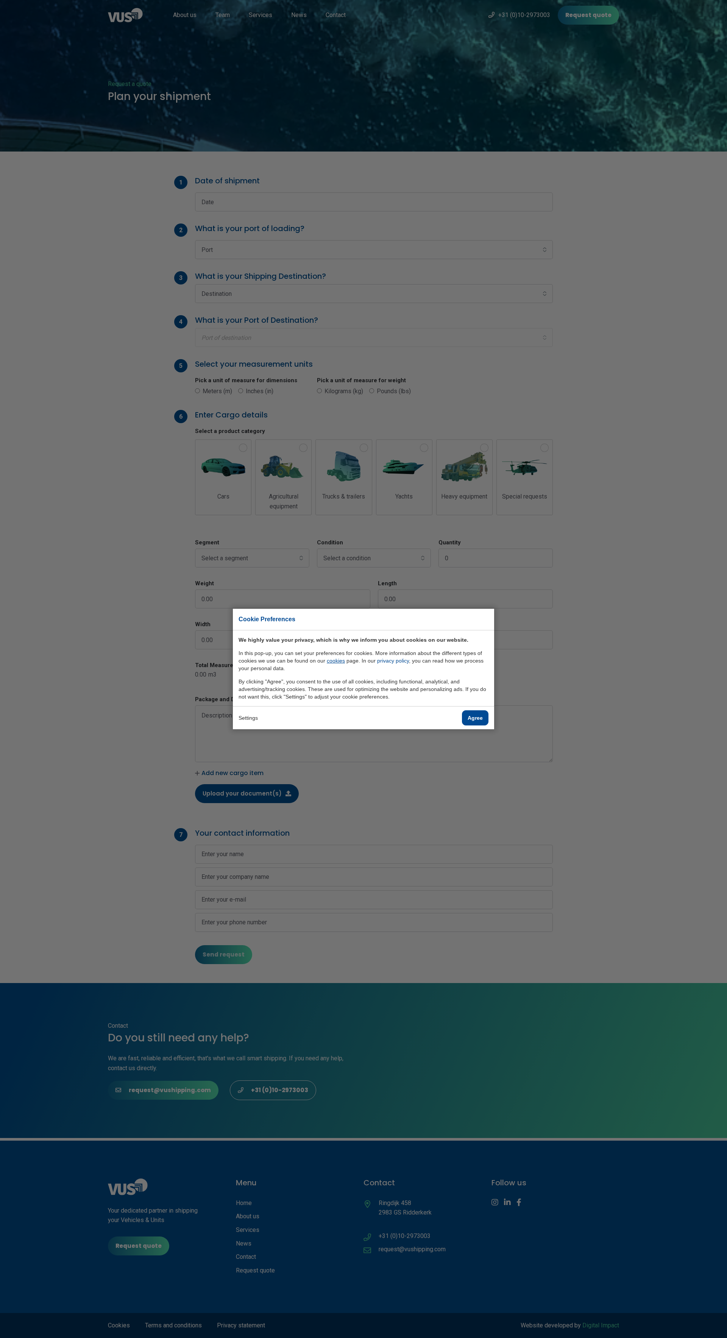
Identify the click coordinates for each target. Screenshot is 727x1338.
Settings (248, 718)
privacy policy (393, 661)
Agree (475, 718)
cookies (336, 661)
